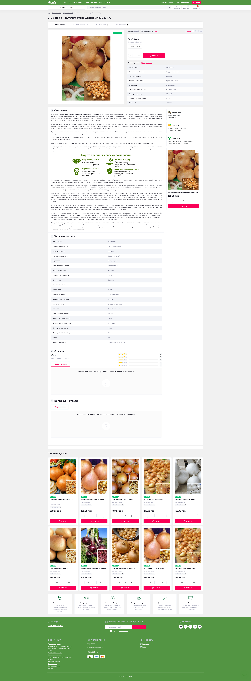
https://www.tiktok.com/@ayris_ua (195, 627)
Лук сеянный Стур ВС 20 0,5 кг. (92, 499)
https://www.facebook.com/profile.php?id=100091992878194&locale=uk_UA (181, 627)
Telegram (145, 644)
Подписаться (139, 627)
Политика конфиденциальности (60, 646)
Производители (54, 666)
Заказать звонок (183, 2)
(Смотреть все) (146, 63)
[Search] (169, 7)
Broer (156, 31)
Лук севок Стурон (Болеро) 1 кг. (124, 568)
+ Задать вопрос (59, 407)
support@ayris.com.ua (95, 647)
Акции (50, 668)
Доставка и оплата (75, 2)
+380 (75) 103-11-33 (55, 626)
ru (199, 2)
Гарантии (176, 138)
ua (194, 2)
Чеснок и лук (56, 13)
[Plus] (139, 55)
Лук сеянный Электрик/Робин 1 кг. (94, 568)
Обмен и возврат (90, 2)
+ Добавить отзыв (60, 364)
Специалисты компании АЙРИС (60, 648)
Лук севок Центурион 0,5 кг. (185, 568)
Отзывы (107, 2)
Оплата (175, 125)
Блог (100, 2)
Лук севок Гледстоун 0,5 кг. (185, 499)
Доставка (176, 112)
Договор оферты (54, 644)
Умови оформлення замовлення (60, 657)
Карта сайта (52, 664)
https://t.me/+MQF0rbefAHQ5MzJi (190, 627)
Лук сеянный (68, 13)
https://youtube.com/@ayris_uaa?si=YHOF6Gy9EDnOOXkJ (200, 627)
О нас (64, 2)
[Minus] (130, 55)
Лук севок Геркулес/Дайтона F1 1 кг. (62, 501)
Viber (144, 647)
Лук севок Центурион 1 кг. (153, 499)
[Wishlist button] (199, 38)
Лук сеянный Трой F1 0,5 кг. (60, 568)
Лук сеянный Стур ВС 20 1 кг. (154, 568)
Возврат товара (54, 661)
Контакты (51, 659)
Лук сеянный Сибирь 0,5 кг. (122, 499)
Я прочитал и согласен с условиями (127, 631)
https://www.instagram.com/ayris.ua (186, 627)
